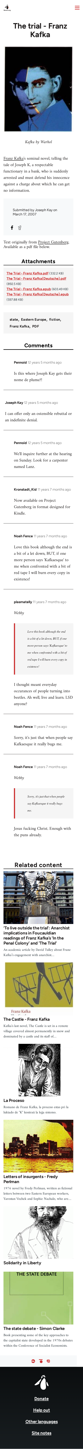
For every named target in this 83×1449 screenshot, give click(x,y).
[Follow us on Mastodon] (48, 1361)
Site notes (41, 1433)
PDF (35, 326)
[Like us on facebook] (33, 1361)
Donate (41, 1398)
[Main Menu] (77, 7)
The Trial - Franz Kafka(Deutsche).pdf (36, 278)
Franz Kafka (13, 158)
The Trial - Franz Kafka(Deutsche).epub (38, 294)
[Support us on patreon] (40, 1361)
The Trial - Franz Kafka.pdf (27, 273)
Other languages (41, 1421)
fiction (54, 319)
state (14, 319)
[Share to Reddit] (20, 228)
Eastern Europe (33, 319)
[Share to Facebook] (12, 228)
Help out (41, 1410)
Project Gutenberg (53, 242)
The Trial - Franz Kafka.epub (29, 289)
